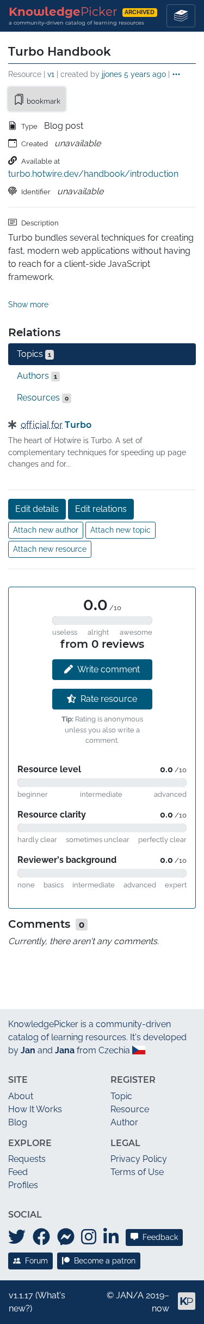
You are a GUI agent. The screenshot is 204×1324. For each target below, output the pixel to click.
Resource (129, 1109)
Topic (121, 1096)
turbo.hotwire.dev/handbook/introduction (93, 174)
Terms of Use (137, 1172)
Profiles (23, 1185)
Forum (36, 1260)
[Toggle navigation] (180, 15)
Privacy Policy (138, 1159)
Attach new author (45, 530)
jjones (112, 74)
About (20, 1096)
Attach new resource (49, 549)
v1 (50, 74)
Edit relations (101, 509)
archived (139, 12)
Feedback (160, 1237)
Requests (27, 1159)
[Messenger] (66, 1237)
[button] (176, 74)
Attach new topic (120, 530)
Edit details (37, 509)
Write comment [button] (108, 669)
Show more (28, 304)
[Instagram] (88, 1237)
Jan (28, 1050)
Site (18, 1080)
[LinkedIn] (111, 1237)
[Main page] (182, 1306)
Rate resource (109, 699)
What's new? (37, 1302)
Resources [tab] (43, 397)
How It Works (35, 1109)
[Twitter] (17, 1237)
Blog (17, 1122)
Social (25, 1214)
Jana (65, 1050)
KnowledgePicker (43, 1024)
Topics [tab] (34, 354)
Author (124, 1122)
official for (42, 425)
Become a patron (104, 1260)
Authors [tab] (37, 376)
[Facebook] (41, 1237)
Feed (18, 1172)
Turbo (78, 425)
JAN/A (130, 1295)
